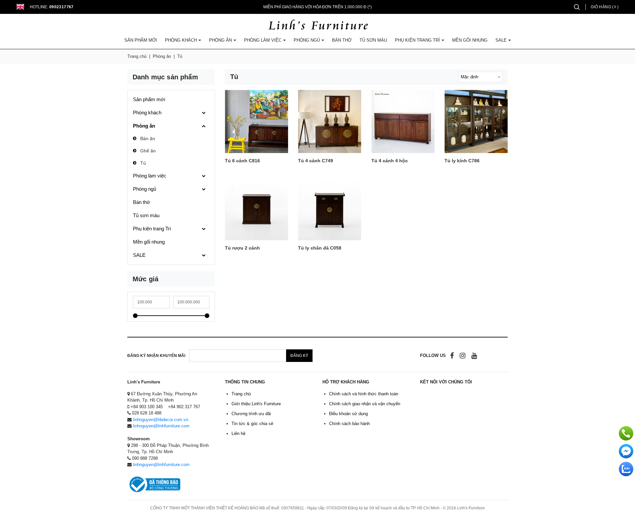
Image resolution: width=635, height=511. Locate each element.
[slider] (135, 315)
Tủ (143, 163)
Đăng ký (299, 355)
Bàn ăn (147, 138)
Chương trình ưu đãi (251, 413)
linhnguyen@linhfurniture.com (161, 425)
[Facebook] (451, 356)
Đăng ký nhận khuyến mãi (156, 355)
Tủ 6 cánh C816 (242, 160)
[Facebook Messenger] (626, 451)
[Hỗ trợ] (626, 433)
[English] (20, 7)
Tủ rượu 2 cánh (242, 248)
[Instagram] (462, 356)
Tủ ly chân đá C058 (319, 248)
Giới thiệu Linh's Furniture (256, 403)
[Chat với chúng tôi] (626, 469)
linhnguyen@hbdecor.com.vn (160, 419)
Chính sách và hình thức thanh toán (363, 393)
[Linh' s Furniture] (317, 25)
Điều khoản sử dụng (348, 413)
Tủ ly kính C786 (462, 160)
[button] (576, 7)
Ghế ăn (148, 150)
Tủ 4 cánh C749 (315, 160)
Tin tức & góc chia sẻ (252, 423)
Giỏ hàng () (604, 7)
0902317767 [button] (61, 7)
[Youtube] (474, 356)
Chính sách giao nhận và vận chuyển (364, 403)
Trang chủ (137, 56)
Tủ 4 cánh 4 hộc (389, 160)
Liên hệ (238, 433)
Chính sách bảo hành (349, 423)
